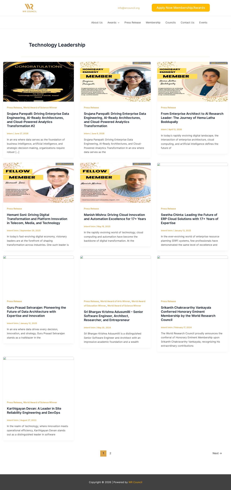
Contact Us (187, 22)
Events (203, 22)
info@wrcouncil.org (129, 7)
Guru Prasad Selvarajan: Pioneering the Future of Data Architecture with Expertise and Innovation (36, 312)
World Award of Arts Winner (115, 301)
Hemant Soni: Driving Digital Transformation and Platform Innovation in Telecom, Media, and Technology (37, 219)
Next (217, 453)
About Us (96, 22)
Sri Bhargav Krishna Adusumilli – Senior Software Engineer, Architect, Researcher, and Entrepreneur (113, 316)
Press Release (132, 22)
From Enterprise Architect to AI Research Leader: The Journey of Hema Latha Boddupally (192, 118)
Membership (153, 22)
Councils (170, 22)
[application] (117, 22)
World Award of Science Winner (40, 107)
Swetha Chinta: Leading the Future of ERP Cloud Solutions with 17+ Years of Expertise (189, 219)
